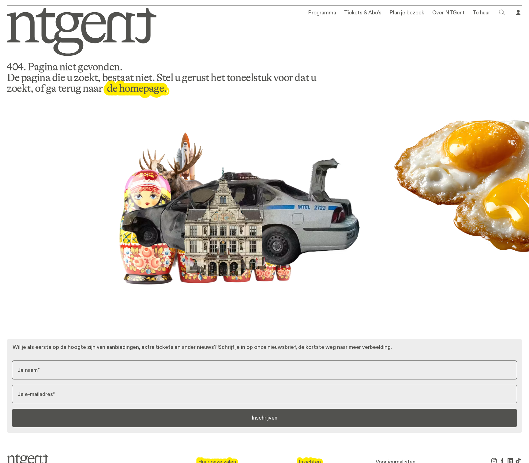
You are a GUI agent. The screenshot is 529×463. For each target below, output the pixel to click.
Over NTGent (448, 13)
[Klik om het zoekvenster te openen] (502, 13)
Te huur (481, 13)
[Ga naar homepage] (77, 31)
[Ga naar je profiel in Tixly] (518, 13)
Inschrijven (264, 417)
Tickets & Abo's (362, 13)
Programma (322, 13)
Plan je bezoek (406, 13)
